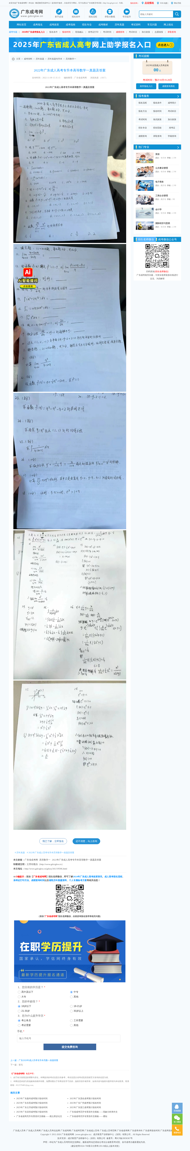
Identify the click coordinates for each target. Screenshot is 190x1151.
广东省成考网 (21, 3)
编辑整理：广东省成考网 (75, 78)
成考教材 (103, 24)
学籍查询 (172, 136)
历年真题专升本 (55, 59)
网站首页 (21, 24)
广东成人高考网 (33, 1130)
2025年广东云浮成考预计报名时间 (32, 1107)
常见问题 (152, 24)
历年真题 (119, 24)
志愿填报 (159, 32)
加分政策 (146, 32)
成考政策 (54, 24)
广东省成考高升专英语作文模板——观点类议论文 (39, 1116)
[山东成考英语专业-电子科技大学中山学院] (145, 158)
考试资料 (136, 24)
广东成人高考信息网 (50, 1130)
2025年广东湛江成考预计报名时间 (85, 1107)
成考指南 (70, 24)
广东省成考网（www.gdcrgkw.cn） (77, 1134)
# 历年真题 (20, 852)
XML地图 (163, 3)
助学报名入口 (146, 86)
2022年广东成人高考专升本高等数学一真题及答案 (76, 860)
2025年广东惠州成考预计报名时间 (32, 1098)
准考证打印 (93, 32)
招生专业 (87, 24)
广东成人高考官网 (108, 1130)
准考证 (172, 128)
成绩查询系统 (168, 86)
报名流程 (142, 103)
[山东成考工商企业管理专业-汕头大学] (145, 199)
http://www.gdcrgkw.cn (51, 864)
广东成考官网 (78, 1130)
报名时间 (66, 32)
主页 (18, 59)
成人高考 (61, 87)
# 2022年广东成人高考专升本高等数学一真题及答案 (50, 852)
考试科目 (133, 32)
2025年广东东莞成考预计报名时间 (32, 1103)
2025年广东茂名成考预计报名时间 (85, 1098)
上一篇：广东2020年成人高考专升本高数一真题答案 (34, 1060)
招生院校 (157, 128)
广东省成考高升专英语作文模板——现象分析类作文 (94, 1112)
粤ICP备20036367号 (124, 1138)
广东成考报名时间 (151, 1130)
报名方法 (142, 111)
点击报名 (149, 3)
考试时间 (107, 32)
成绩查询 (120, 32)
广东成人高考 (19, 1130)
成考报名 (38, 24)
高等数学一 (71, 59)
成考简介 (172, 103)
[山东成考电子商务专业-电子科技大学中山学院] (145, 185)
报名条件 (53, 32)
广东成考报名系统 (168, 1130)
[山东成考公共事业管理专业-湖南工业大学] (145, 171)
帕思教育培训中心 (43, 3)
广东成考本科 (136, 1130)
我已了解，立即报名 (53, 841)
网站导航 (177, 3)
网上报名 (168, 24)
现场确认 (79, 32)
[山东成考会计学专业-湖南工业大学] (145, 213)
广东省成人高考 (92, 1130)
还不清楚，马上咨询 (86, 841)
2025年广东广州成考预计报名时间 (85, 1103)
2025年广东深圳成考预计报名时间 (32, 1112)
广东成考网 (66, 1130)
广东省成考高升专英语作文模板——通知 (88, 1116)
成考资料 (28, 59)
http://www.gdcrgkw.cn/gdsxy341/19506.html (45, 869)
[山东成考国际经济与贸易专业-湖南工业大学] (145, 227)
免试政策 (157, 119)
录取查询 (172, 32)
